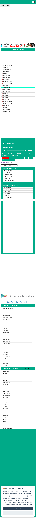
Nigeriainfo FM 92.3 (7, 95)
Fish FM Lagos (6, 75)
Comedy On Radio (6, 361)
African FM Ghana (6, 319)
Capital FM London (7, 63)
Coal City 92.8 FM (6, 358)
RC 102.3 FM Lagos (7, 103)
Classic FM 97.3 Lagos (9, 180)
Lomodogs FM (6, 85)
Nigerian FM (6, 99)
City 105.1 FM (5, 354)
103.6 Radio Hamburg (7, 386)
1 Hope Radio (5, 378)
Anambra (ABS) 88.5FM (7, 334)
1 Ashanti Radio (6, 371)
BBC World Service (7, 59)
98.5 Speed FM (5, 153)
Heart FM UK (6, 79)
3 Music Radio (5, 415)
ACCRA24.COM (7, 191)
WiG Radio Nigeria (7, 132)
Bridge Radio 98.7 (6, 350)
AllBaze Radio (5, 323)
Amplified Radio (6, 332)
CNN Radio (5, 67)
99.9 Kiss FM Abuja (8, 170)
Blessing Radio (6, 345)
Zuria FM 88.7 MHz (7, 134)
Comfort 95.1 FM (7, 69)
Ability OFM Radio (8, 189)
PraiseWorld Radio (8, 101)
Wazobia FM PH (6, 130)
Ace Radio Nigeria (8, 172)
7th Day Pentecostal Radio (8, 428)
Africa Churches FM (8, 197)
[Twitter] (29, 369)
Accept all (18, 508)
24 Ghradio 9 (5, 408)
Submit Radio (13, 158)
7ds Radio (5, 426)
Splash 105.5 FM (7, 119)
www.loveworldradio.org (8, 147)
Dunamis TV (6, 71)
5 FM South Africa (6, 421)
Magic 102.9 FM (6, 89)
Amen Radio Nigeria (7, 326)
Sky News (5, 113)
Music (26, 158)
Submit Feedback (6, 159)
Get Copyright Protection (18, 302)
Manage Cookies (27, 504)
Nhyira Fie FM (6, 93)
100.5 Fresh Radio (6, 382)
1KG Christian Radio (7, 399)
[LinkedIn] (32, 369)
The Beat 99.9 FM (7, 121)
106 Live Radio (6, 391)
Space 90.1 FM (6, 117)
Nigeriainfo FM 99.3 (7, 97)
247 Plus (4, 410)
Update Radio (20, 158)
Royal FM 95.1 (6, 109)
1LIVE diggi (5, 402)
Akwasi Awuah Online (7, 321)
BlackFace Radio (6, 343)
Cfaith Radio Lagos (7, 65)
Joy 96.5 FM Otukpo (7, 83)
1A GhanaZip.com (7, 187)
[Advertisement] (18, 25)
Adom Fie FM (6, 51)
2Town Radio (5, 413)
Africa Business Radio (7, 317)
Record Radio (5, 158)
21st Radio (5, 406)
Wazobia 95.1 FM (14, 155)
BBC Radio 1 (6, 57)
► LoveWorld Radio (7, 87)
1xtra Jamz (5, 404)
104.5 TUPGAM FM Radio (8, 308)
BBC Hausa (13, 153)
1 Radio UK (5, 380)
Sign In (13, 159)
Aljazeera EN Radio (8, 55)
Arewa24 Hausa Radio (9, 174)
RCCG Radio (6, 105)
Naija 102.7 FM (6, 91)
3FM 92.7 (4, 417)
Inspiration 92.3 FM (7, 81)
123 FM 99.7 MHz (6, 393)
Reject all (18, 513)
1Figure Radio (5, 397)
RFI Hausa (5, 107)
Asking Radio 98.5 (8, 176)
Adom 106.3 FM (7, 193)
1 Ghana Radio (6, 376)
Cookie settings (5, 5)
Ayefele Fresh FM (6, 341)
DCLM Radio (20, 153)
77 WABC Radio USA (7, 423)
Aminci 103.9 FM (6, 328)
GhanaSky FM (6, 77)
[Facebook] (26, 369)
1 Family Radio (6, 373)
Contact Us (5, 365)
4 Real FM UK (5, 419)
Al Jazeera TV (6, 53)
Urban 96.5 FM (6, 125)
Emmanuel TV (6, 73)
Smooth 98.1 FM (6, 115)
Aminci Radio (5, 330)
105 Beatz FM (5, 389)
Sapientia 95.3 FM (7, 111)
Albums (31, 158)
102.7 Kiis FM (5, 384)
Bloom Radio (6, 61)
